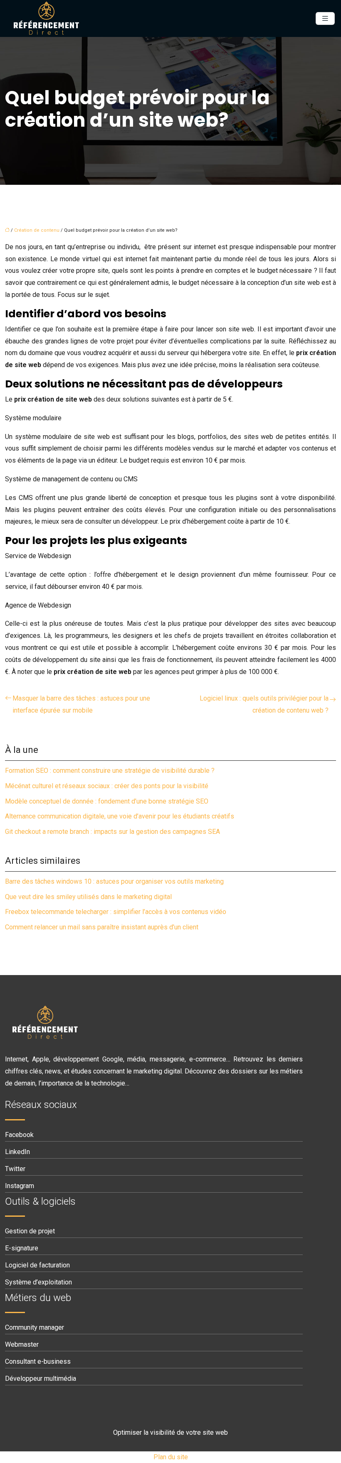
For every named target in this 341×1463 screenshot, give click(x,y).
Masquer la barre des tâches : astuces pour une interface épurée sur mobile (81, 704)
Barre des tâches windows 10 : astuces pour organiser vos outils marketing (114, 881)
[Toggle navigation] (325, 18)
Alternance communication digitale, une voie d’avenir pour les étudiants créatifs (119, 816)
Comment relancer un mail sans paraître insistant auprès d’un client (101, 927)
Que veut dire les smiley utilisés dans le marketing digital (88, 897)
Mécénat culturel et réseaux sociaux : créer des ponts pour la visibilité (106, 786)
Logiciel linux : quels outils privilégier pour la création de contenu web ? (264, 704)
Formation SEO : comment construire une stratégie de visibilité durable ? (110, 770)
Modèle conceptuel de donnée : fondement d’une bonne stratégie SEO (106, 801)
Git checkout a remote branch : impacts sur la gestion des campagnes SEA (112, 832)
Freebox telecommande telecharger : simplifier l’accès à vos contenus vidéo (115, 912)
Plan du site (170, 1457)
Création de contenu (36, 230)
